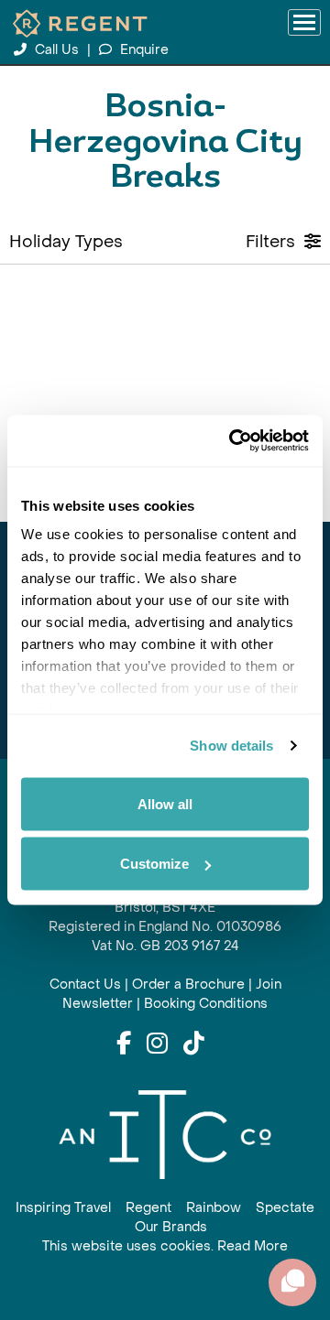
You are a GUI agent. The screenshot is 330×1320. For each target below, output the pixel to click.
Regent (148, 1208)
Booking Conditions (206, 1003)
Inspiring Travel (63, 1208)
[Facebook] (123, 1044)
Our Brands (171, 1227)
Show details (231, 745)
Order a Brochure (188, 984)
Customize (154, 863)
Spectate (285, 1208)
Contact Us (85, 984)
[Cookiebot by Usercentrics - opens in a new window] (233, 441)
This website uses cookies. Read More (165, 1246)
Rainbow (213, 1208)
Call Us (56, 50)
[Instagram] (157, 1044)
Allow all (165, 803)
